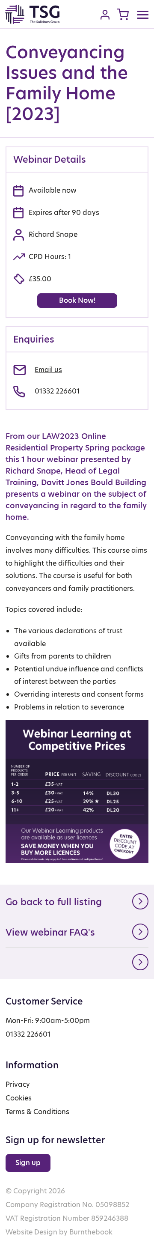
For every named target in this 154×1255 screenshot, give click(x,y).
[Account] (105, 14)
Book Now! (77, 300)
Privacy (18, 1084)
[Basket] (123, 14)
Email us (48, 370)
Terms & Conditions (37, 1112)
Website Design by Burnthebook (59, 1232)
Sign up (28, 1163)
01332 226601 (57, 391)
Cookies (19, 1098)
